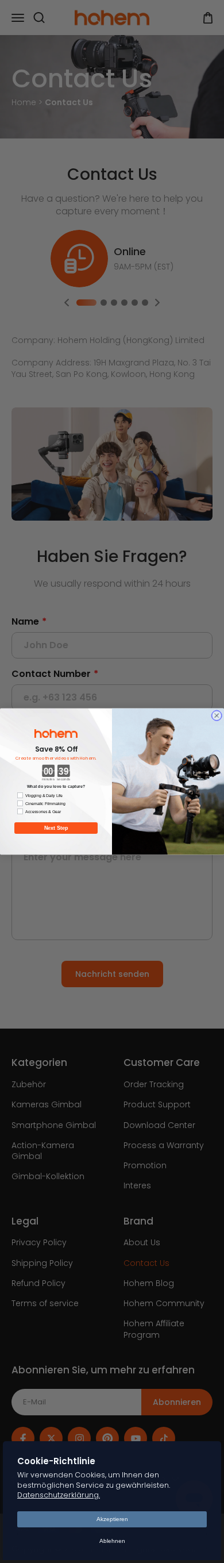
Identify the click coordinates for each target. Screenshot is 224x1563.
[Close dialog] (217, 716)
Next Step (56, 828)
